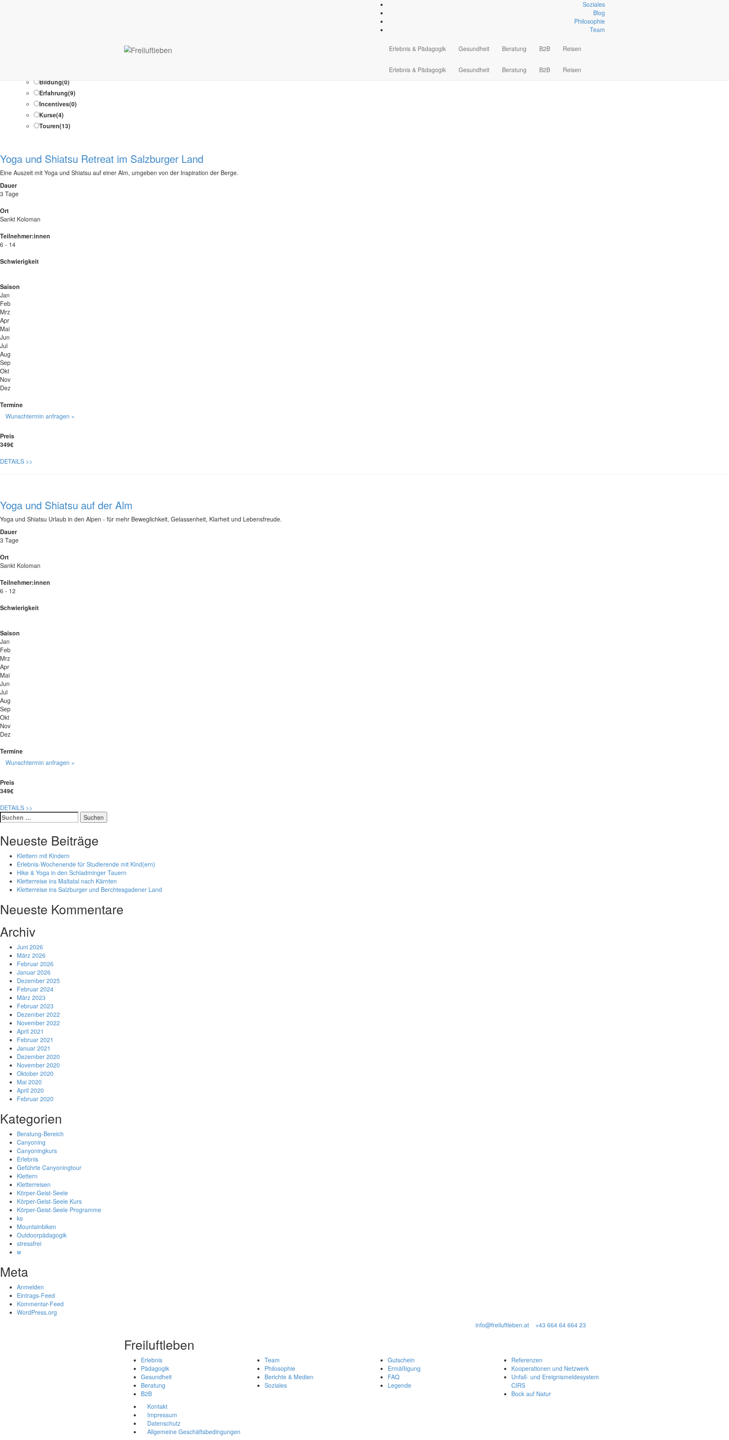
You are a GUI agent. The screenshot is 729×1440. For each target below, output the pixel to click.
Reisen (572, 48)
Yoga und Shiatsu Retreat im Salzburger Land (101, 158)
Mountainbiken (36, 1226)
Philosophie (589, 21)
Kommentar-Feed (40, 1304)
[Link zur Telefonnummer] (131, 4)
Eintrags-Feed (36, 1295)
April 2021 (30, 1031)
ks (20, 1218)
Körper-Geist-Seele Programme (59, 1209)
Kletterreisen (34, 1184)
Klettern (27, 1176)
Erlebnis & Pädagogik (417, 48)
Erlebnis (27, 1159)
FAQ (394, 1376)
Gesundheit (474, 48)
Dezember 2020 (38, 1056)
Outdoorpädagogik (42, 1235)
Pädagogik (155, 1368)
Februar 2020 (35, 1098)
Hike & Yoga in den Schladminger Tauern (72, 872)
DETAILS (16, 461)
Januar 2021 (34, 1048)
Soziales (594, 4)
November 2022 (38, 1023)
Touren (54, 126)
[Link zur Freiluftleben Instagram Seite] (135, 4)
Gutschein (401, 1360)
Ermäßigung (404, 1368)
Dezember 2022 (38, 1014)
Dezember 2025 (38, 980)
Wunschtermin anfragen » (40, 416)
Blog (599, 12)
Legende (399, 1385)
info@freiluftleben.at (502, 1325)
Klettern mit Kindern (43, 855)
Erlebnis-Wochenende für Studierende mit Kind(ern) (86, 864)
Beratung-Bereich (40, 1133)
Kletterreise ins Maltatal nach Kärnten (67, 881)
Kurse (51, 115)
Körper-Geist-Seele (42, 1193)
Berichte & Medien (289, 1376)
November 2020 (38, 1065)
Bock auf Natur (531, 1393)
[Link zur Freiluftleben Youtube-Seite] (140, 4)
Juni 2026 (30, 947)
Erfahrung (57, 93)
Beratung (514, 48)
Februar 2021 (35, 1039)
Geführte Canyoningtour (49, 1167)
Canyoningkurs (37, 1150)
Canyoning (31, 1142)
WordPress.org (37, 1312)
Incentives (58, 104)
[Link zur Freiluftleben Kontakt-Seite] (126, 4)
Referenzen (527, 1360)
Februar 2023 (35, 1006)
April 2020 (30, 1090)
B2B (544, 48)
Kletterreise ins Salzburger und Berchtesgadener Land (89, 889)
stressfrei (29, 1243)
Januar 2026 (34, 972)
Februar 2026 (35, 963)
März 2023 (31, 997)
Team (597, 29)
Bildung (54, 82)
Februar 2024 (35, 989)
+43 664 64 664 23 (560, 1325)
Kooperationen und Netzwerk (550, 1368)
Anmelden (30, 1287)
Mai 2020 (29, 1082)
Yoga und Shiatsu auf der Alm (66, 504)
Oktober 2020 (35, 1073)
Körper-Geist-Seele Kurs (49, 1201)
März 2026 (31, 955)
